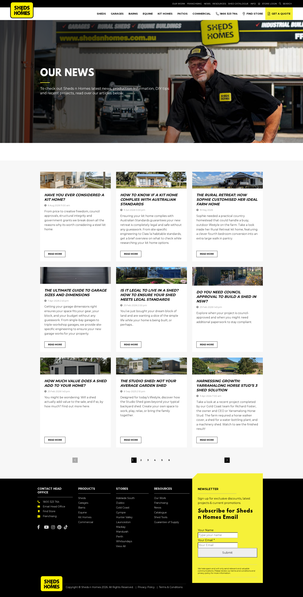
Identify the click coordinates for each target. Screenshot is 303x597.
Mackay (121, 527)
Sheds (101, 13)
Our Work (178, 3)
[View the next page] (227, 460)
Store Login (269, 3)
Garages (117, 13)
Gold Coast (122, 507)
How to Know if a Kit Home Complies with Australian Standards (148, 199)
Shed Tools (160, 517)
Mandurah (122, 531)
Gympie (121, 512)
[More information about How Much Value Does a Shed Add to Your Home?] (75, 366)
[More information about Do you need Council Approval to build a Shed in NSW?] (227, 276)
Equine (148, 13)
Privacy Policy (146, 587)
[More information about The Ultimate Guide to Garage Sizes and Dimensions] (75, 275)
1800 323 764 (228, 13)
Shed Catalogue (238, 3)
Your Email (206, 540)
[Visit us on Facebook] (38, 527)
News (207, 3)
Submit (227, 552)
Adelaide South (125, 498)
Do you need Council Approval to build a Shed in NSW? (226, 296)
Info (253, 3)
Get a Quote (280, 13)
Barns (133, 13)
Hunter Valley (124, 517)
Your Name (206, 530)
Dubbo (120, 502)
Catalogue (160, 512)
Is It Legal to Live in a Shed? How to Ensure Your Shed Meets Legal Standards (149, 295)
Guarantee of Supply (166, 522)
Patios (182, 13)
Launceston (123, 522)
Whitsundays (124, 541)
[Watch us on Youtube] (46, 527)
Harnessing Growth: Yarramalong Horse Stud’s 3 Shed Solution (226, 385)
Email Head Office (54, 506)
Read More (55, 254)
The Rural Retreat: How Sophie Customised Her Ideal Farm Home (226, 199)
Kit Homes (165, 13)
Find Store (254, 13)
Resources (219, 3)
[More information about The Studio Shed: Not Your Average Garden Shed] (151, 366)
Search (287, 3)
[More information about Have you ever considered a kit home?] (75, 180)
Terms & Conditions (171, 587)
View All (121, 546)
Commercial (202, 13)
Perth (119, 536)
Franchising (194, 3)
